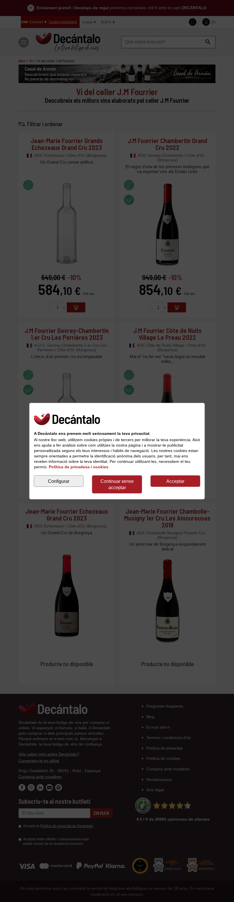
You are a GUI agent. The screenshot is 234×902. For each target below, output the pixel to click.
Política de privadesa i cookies (78, 467)
